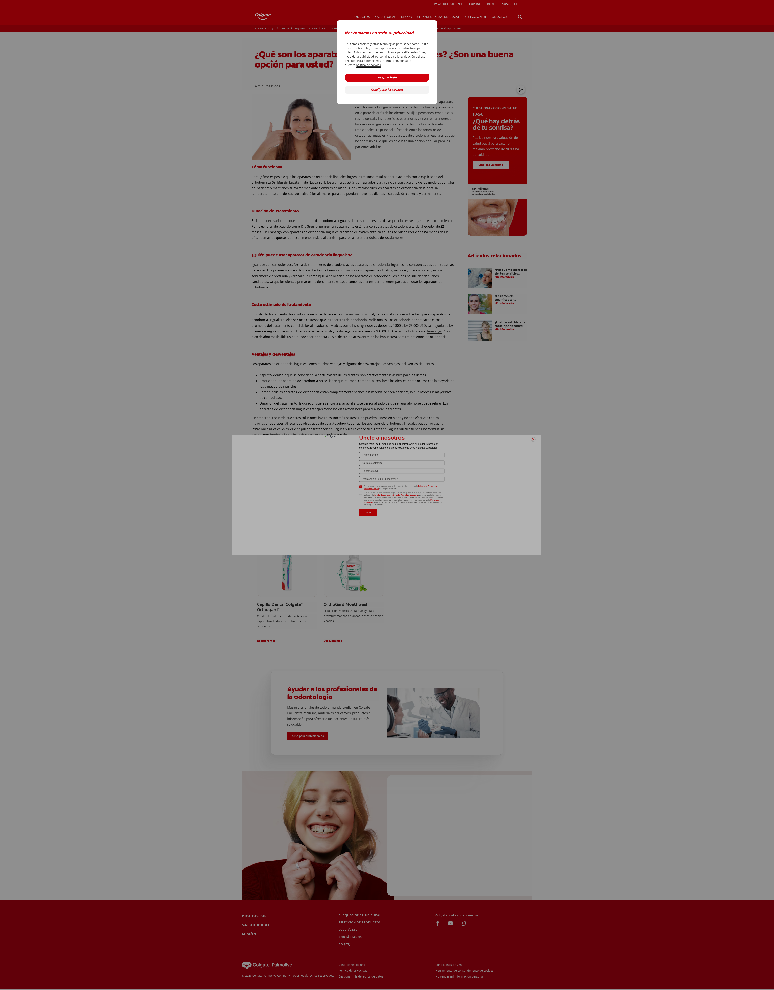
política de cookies (368, 65)
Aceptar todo (387, 77)
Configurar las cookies (387, 90)
